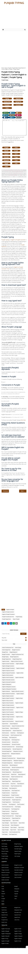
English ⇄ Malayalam (6, 933)
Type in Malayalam (15, 825)
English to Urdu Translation (8, 721)
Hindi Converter (5, 732)
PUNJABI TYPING (14, 3)
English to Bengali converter (8, 666)
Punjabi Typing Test (6, 799)
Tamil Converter (16, 802)
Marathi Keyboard (13, 765)
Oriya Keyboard (20, 783)
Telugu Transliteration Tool (7, 816)
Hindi (16, 147)
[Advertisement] (14, 16)
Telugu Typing (18, 816)
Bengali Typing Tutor (6, 659)
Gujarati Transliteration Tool (18, 726)
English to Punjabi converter (8, 612)
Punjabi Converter (6, 792)
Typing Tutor (7, 101)
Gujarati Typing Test (14, 728)
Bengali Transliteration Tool (17, 654)
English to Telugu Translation (8, 716)
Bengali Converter (16, 649)
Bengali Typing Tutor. (17, 659)
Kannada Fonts (15, 742)
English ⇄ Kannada (5, 928)
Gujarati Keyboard (13, 723)
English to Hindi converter (7, 675)
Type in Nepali (14, 827)
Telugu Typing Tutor (16, 818)
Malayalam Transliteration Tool (8, 758)
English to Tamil (19, 707)
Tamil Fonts (4, 804)
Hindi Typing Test (12, 737)
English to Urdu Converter (7, 719)
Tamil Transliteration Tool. (7, 806)
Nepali (6, 163)
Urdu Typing (4, 834)
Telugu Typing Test (6, 818)
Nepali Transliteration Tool (16, 776)
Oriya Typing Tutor (6, 790)
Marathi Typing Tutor (6, 772)
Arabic (6, 166)
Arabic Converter (5, 879)
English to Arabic (5, 661)
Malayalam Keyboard (15, 753)
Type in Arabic (16, 820)
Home (2, 68)
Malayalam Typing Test (7, 760)
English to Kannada (19, 677)
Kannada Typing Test (6, 749)
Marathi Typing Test (14, 769)
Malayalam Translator (6, 756)
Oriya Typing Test (13, 788)
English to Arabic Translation (8, 663)
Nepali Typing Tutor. (16, 781)
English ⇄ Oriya (4, 938)
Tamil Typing (17, 806)
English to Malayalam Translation (9, 689)
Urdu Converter (17, 877)
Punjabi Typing (5, 80)
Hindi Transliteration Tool (16, 735)
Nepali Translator (5, 776)
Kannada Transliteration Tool (8, 746)
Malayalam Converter (17, 751)
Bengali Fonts (5, 652)
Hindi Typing (4, 737)
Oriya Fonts (13, 783)
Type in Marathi (5, 827)
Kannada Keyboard (6, 744)
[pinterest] (8, 623)
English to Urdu (19, 716)
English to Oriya (19, 698)
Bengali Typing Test (14, 656)
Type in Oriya (21, 827)
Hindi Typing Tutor (6, 739)
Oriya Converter (5, 783)
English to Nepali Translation (8, 698)
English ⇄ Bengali (5, 931)
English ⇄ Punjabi (5, 941)
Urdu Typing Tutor (13, 834)
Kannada (6, 157)
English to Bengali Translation (8, 668)
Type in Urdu (5, 832)
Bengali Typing (5, 656)
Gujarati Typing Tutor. (17, 730)
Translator (7, 105)
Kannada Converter (6, 742)
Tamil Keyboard (12, 804)
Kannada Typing (19, 746)
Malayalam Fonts (5, 753)
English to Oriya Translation (8, 702)
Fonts (7, 108)
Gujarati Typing (5, 728)
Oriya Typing (4, 788)
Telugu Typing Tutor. (6, 820)
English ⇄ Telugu (18, 933)
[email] (16, 623)
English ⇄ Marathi (5, 936)
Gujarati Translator (6, 726)
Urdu (16, 163)
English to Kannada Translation (8, 682)
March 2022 (14, 640)
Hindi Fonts (13, 732)
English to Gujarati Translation (8, 673)
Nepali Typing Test (13, 779)
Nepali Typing (5, 779)
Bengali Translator (6, 654)
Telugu (16, 157)
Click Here (23, 420)
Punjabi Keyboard (5, 795)
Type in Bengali (5, 822)
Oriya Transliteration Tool (16, 786)
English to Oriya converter (7, 700)
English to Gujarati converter (8, 670)
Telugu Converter (5, 811)
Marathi (6, 150)
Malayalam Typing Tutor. (7, 762)
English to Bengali (19, 663)
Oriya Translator (5, 786)
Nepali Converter (5, 774)
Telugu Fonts (14, 811)
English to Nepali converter (7, 696)
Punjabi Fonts (14, 792)
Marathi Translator (6, 767)
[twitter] (5, 623)
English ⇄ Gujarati (18, 936)
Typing (7, 98)
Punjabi (16, 150)
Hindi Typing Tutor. (16, 739)
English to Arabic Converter (16, 661)
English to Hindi (20, 673)
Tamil (16, 154)
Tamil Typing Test (6, 809)
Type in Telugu (21, 829)
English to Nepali (20, 693)
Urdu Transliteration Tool (14, 832)
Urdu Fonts (16, 919)
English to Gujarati (20, 668)
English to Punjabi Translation (8, 614)
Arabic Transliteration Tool (7, 647)
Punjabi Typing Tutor (6, 619)
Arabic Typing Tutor (6, 649)
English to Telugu (19, 712)
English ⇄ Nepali (18, 938)
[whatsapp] (14, 623)
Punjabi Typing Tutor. (6, 802)
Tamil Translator (20, 804)
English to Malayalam (6, 684)
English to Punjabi (10, 609)
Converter (18, 105)
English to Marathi (6, 691)
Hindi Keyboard (20, 732)
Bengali (6, 147)
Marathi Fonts (5, 765)
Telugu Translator (15, 813)
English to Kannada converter (8, 679)
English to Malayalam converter (8, 686)
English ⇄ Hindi (17, 928)
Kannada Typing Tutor (17, 749)
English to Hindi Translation (8, 677)
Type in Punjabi (8, 68)
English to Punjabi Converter (18, 239)
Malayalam (6, 160)
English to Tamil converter (7, 709)
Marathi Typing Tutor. (17, 772)
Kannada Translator (16, 744)
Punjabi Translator (15, 795)
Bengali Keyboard (13, 652)
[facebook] (2, 623)
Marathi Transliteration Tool (18, 767)
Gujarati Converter (19, 721)
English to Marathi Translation (8, 693)
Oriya (16, 160)
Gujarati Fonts (5, 723)
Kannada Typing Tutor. (7, 751)
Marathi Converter (18, 762)
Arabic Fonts (4, 922)
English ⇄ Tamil (17, 931)
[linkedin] (11, 623)
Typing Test (18, 101)
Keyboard (18, 98)
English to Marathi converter (17, 691)
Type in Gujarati (13, 822)
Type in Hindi (21, 822)
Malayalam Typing (21, 758)
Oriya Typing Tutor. (16, 790)
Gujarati (6, 154)
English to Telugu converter (8, 714)
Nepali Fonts (13, 774)
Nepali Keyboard (21, 774)
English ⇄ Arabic (5, 943)
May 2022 (14, 637)
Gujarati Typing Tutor (6, 730)
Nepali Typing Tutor (6, 781)
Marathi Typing (5, 769)
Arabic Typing (18, 647)
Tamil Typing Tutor (15, 809)
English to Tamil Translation (8, 712)
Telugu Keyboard (5, 813)
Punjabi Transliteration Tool (8, 616)
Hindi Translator (5, 735)
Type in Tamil (13, 829)
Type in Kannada (5, 825)
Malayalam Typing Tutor (19, 760)
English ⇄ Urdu (17, 941)
